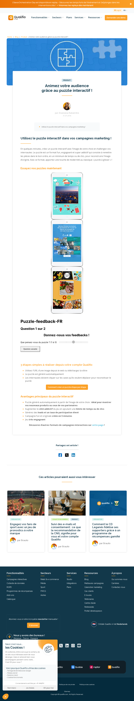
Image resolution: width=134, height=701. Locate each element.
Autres (43, 595)
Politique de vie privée (67, 684)
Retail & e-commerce (50, 579)
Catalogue (11, 599)
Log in (118, 10)
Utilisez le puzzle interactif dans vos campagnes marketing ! (63, 127)
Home (9, 37)
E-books (88, 595)
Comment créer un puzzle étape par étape (67, 387)
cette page (98, 425)
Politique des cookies (86, 684)
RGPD (9, 587)
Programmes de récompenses (20, 591)
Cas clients (89, 591)
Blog (16, 37)
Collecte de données (60, 519)
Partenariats (89, 607)
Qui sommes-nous (119, 579)
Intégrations (72, 583)
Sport (43, 587)
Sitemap (67, 691)
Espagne (34, 638)
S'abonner (33, 625)
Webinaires (89, 599)
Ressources (94, 17)
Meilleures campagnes (94, 583)
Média (43, 583)
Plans (69, 17)
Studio (69, 579)
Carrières (115, 583)
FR (125, 10)
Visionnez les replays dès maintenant (76, 5)
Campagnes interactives (17, 579)
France (26, 638)
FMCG (43, 591)
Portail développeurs (93, 611)
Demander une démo (116, 18)
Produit (24, 37)
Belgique (17, 638)
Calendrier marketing (93, 587)
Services (79, 17)
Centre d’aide (90, 603)
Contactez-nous (118, 587)
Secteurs (57, 17)
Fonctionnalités (39, 17)
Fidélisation (15, 519)
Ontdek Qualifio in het (112, 624)
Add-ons (10, 595)
